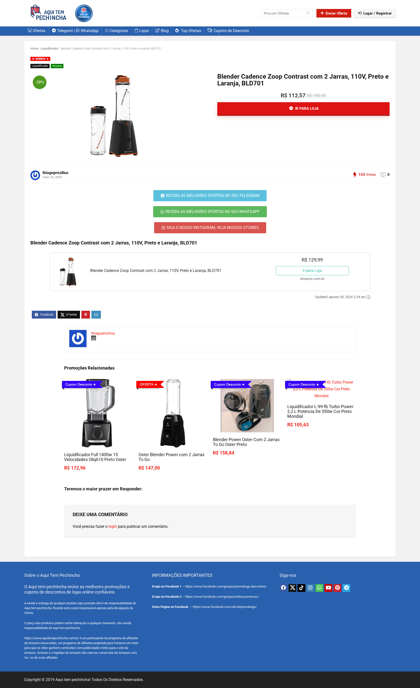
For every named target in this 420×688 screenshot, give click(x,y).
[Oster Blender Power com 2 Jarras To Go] (173, 382)
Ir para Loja (312, 270)
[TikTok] (301, 588)
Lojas (144, 30)
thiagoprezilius (55, 172)
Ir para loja (306, 108)
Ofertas (39, 30)
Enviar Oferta (336, 13)
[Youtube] (328, 588)
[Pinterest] (337, 588)
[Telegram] (346, 588)
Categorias (119, 30)
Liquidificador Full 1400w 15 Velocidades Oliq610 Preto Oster (95, 457)
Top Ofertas (190, 30)
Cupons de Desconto (231, 30)
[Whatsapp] (319, 588)
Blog (165, 30)
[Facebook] (283, 588)
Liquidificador (50, 48)
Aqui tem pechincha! (72, 679)
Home (34, 48)
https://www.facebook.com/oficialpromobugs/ (225, 607)
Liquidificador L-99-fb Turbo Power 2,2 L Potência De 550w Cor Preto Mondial (320, 411)
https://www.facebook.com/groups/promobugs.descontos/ (226, 586)
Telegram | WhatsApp (77, 30)
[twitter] (292, 588)
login (112, 526)
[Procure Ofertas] (308, 13)
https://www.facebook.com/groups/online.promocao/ (222, 596)
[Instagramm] (310, 588)
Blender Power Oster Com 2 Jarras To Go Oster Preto (246, 442)
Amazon (57, 65)
